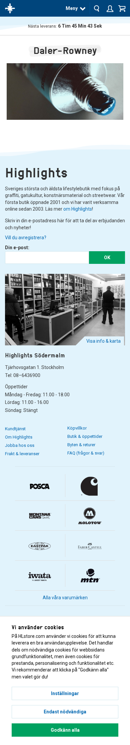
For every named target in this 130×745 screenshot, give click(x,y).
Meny (72, 8)
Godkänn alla (65, 730)
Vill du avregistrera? (25, 237)
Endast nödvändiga (65, 711)
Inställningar (65, 693)
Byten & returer (81, 444)
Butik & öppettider (84, 436)
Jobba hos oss (19, 445)
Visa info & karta (103, 341)
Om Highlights (18, 437)
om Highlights (77, 209)
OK (107, 257)
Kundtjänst (15, 428)
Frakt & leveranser (22, 453)
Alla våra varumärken (65, 597)
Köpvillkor (77, 428)
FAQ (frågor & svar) (85, 453)
